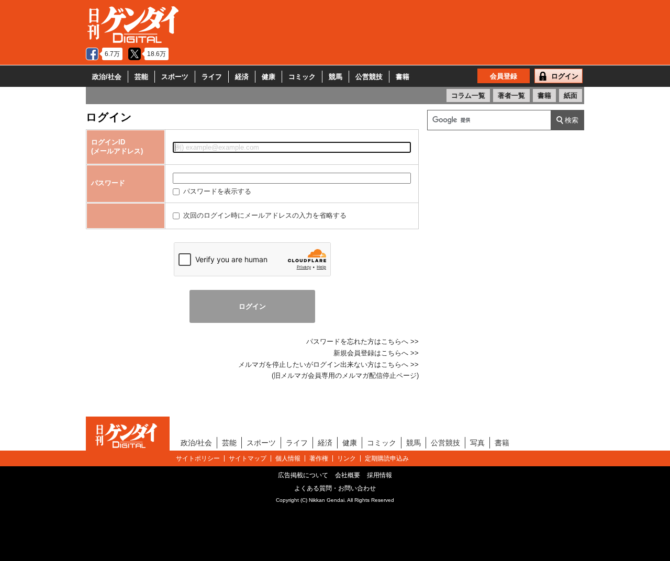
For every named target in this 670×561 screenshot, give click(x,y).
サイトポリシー (198, 458)
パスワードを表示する (216, 191)
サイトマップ (247, 458)
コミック (302, 77)
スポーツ (174, 77)
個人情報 (287, 458)
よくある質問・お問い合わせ (335, 488)
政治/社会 (106, 77)
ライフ (212, 77)
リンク (346, 458)
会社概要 (347, 475)
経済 (242, 77)
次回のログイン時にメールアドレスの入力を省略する (264, 215)
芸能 (141, 77)
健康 (268, 77)
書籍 (402, 77)
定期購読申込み (387, 458)
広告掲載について (303, 475)
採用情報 (379, 475)
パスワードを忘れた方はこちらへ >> (362, 341)
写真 (477, 443)
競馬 (335, 77)
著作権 (318, 458)
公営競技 (369, 77)
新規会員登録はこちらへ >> (376, 353)
